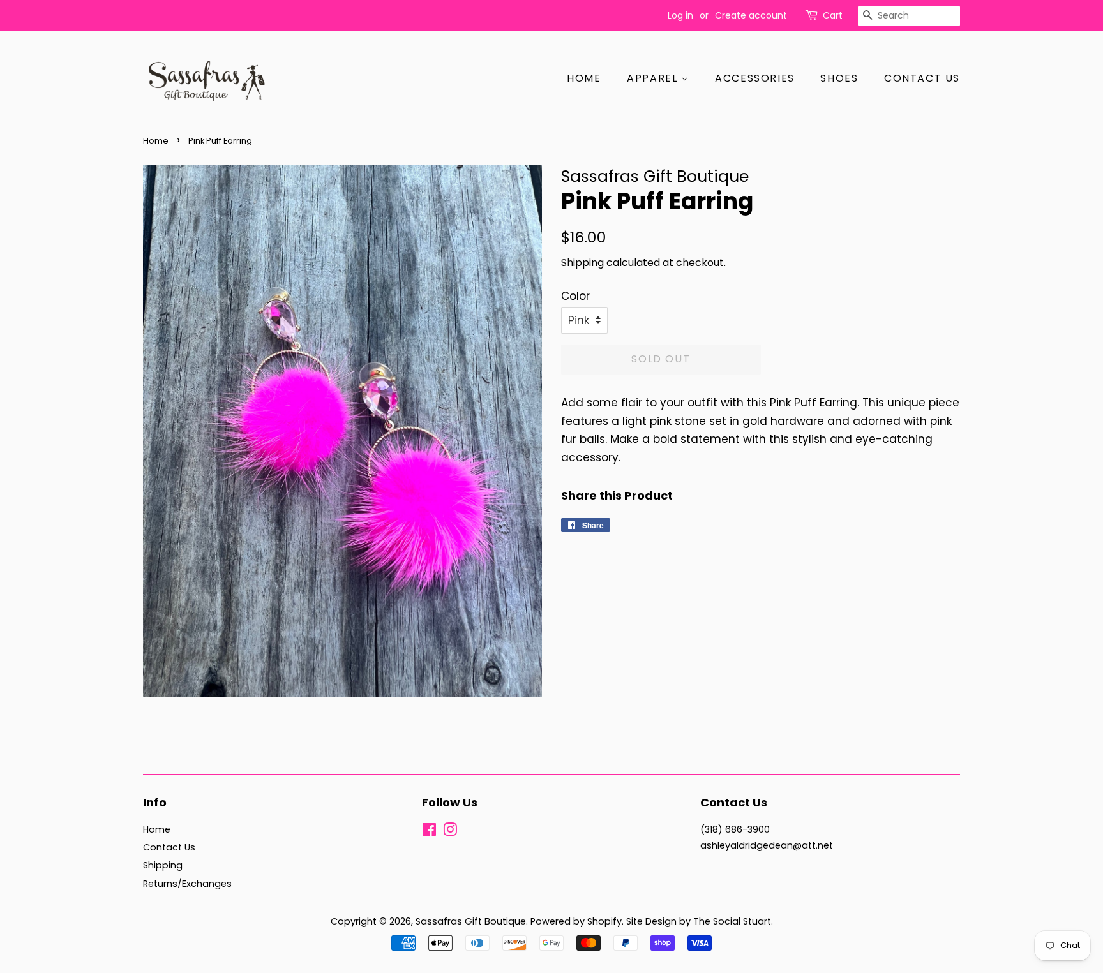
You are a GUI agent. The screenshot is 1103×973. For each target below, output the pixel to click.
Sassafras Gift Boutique (471, 921)
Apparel (654, 78)
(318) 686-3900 (735, 829)
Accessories (755, 78)
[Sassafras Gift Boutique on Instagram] (450, 832)
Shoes (839, 78)
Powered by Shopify (576, 921)
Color (575, 296)
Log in (680, 15)
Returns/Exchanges (187, 883)
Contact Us (922, 78)
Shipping (582, 262)
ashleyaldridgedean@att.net (766, 845)
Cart (833, 15)
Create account (751, 15)
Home (584, 78)
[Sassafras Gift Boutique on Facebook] (429, 832)
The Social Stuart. (733, 921)
